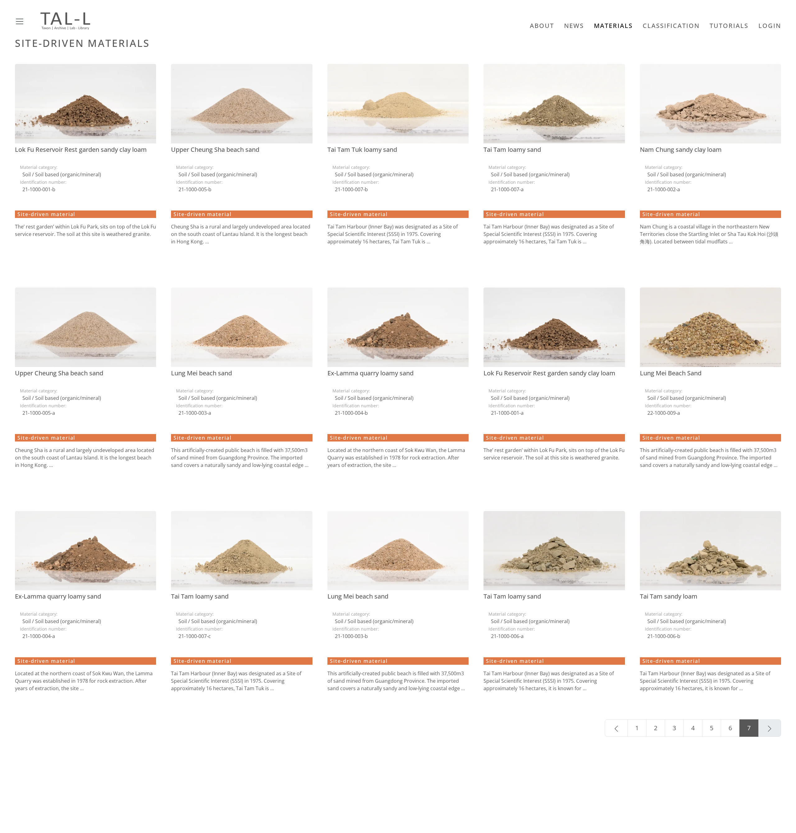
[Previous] (616, 728)
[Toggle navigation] (27, 21)
